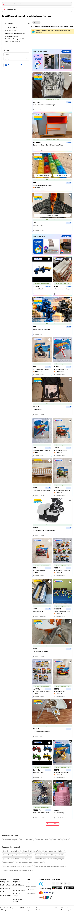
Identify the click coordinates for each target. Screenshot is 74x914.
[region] (52, 61)
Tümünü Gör (66, 51)
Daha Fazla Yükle (52, 824)
